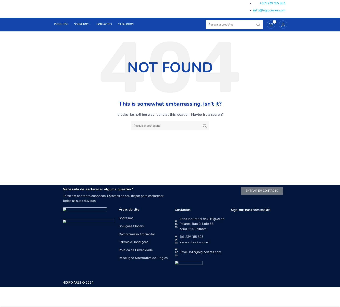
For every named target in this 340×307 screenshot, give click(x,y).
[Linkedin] (257, 221)
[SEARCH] (204, 125)
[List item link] (145, 218)
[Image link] (85, 211)
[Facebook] (236, 221)
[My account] (283, 24)
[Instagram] (246, 221)
